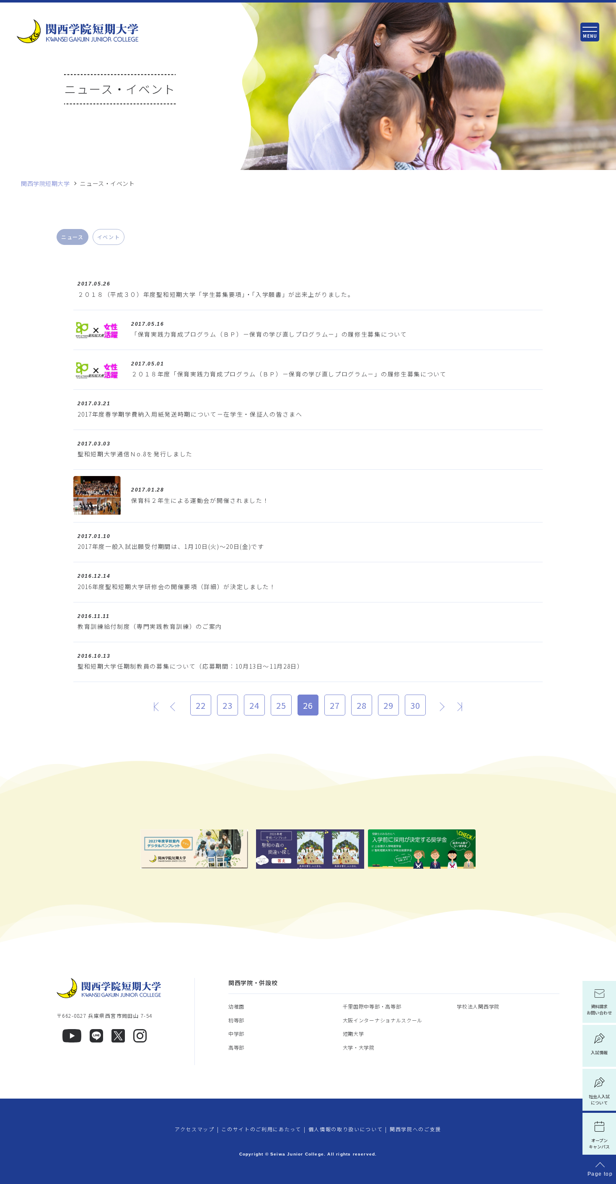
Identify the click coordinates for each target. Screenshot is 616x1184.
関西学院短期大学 (45, 183)
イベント (108, 236)
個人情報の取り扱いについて (345, 1129)
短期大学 (353, 1033)
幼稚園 (236, 1006)
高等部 (236, 1047)
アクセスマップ (195, 1129)
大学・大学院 (359, 1047)
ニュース (72, 236)
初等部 (236, 1020)
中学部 (236, 1033)
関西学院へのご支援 (415, 1129)
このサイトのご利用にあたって (261, 1129)
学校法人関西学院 (478, 1006)
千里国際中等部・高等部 (372, 1006)
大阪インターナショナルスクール (383, 1020)
